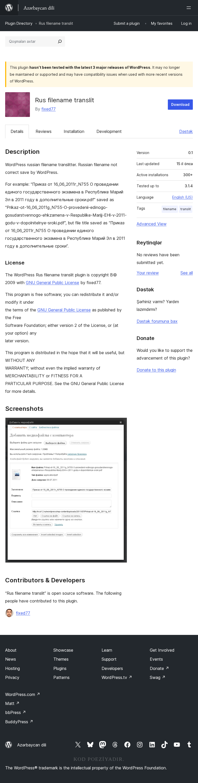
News (10, 659)
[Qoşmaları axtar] (60, 41)
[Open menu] (190, 7)
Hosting (12, 668)
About (10, 650)
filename (169, 209)
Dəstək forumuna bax (157, 321)
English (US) (182, 197)
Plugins (60, 668)
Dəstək (186, 131)
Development (109, 131)
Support (109, 659)
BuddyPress (19, 721)
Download (180, 104)
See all (186, 272)
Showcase (63, 650)
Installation (74, 131)
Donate (159, 668)
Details (17, 131)
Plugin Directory (18, 23)
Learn (107, 650)
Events (156, 659)
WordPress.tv (117, 677)
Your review (148, 272)
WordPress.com (22, 694)
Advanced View (152, 223)
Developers (112, 668)
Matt (12, 703)
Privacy (12, 677)
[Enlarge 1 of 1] (120, 424)
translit (185, 209)
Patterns (61, 677)
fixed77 (49, 109)
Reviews (44, 131)
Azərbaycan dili (31, 744)
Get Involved (162, 650)
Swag (158, 677)
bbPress (15, 712)
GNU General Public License (52, 282)
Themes (61, 659)
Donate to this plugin (156, 369)
